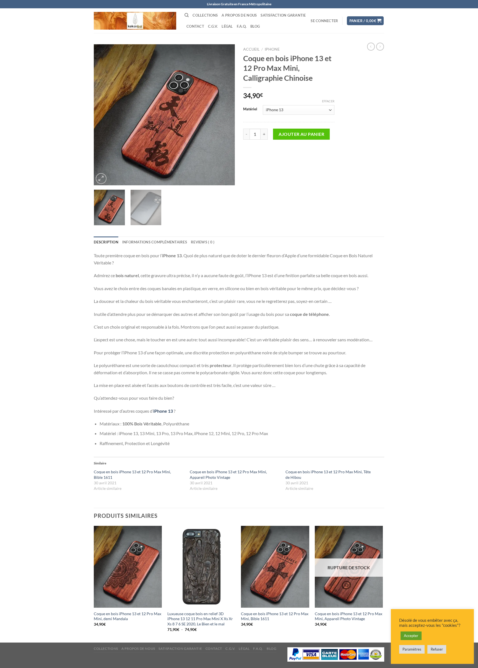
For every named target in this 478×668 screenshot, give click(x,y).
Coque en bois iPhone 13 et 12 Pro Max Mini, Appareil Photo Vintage (348, 616)
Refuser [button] (437, 649)
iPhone (272, 49)
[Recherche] (187, 15)
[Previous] (103, 115)
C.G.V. (213, 26)
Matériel (250, 109)
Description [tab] (106, 242)
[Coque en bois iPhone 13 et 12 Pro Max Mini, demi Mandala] (128, 567)
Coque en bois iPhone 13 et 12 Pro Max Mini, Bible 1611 (274, 616)
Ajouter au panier (301, 134)
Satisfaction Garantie (283, 15)
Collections (205, 15)
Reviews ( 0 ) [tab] (202, 242)
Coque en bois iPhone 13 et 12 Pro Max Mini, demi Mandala (127, 616)
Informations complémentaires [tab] (154, 242)
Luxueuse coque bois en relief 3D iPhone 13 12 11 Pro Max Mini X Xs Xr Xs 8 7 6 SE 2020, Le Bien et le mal (200, 618)
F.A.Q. (242, 26)
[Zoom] (101, 178)
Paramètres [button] (411, 649)
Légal (227, 26)
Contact (195, 26)
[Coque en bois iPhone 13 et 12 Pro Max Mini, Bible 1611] (275, 567)
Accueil (251, 49)
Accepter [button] (411, 635)
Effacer (328, 101)
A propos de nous (239, 15)
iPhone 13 (163, 411)
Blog (255, 26)
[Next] (225, 115)
